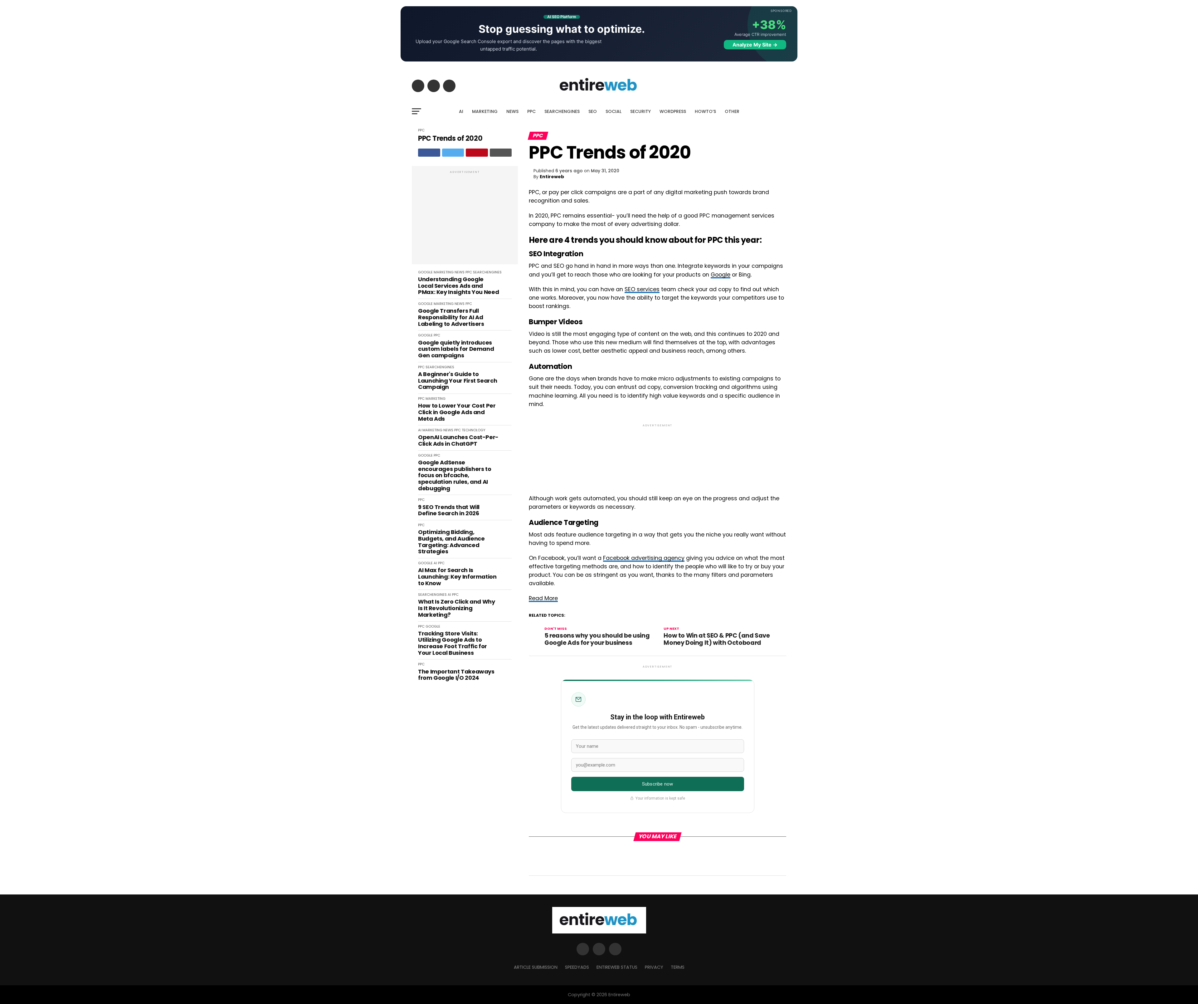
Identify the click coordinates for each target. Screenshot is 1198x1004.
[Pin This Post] (477, 153)
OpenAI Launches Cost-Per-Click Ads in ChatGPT (458, 440)
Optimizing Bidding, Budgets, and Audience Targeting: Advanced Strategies (451, 542)
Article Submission (536, 967)
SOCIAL (613, 111)
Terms (677, 967)
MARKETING (485, 111)
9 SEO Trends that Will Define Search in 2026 (449, 510)
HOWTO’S (705, 111)
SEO (592, 111)
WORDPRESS (673, 111)
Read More (543, 598)
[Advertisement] (465, 218)
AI (461, 111)
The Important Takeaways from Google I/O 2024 (456, 675)
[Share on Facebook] (429, 153)
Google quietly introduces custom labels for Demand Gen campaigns (456, 349)
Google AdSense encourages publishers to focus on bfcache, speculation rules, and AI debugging (454, 475)
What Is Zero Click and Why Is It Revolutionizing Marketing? (456, 608)
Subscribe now (657, 784)
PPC (531, 111)
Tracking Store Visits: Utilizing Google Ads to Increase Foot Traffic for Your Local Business (452, 643)
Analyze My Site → (755, 45)
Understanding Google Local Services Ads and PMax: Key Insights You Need (458, 286)
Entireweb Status (617, 967)
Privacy (654, 967)
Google (720, 274)
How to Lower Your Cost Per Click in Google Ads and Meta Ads (457, 412)
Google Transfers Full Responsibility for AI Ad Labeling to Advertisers (451, 317)
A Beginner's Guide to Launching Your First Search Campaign (457, 380)
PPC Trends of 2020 (450, 138)
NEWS (512, 111)
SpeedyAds (577, 967)
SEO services (642, 289)
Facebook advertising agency (643, 558)
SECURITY (640, 111)
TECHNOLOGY (473, 430)
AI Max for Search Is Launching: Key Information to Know (457, 576)
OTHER (732, 111)
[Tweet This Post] (453, 153)
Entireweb (552, 177)
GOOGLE (425, 272)
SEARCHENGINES (562, 111)
